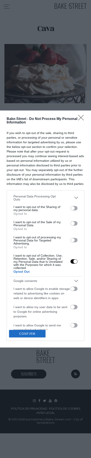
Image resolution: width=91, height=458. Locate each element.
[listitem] (45, 198)
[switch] (74, 208)
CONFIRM (27, 333)
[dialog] (45, 229)
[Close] (82, 119)
